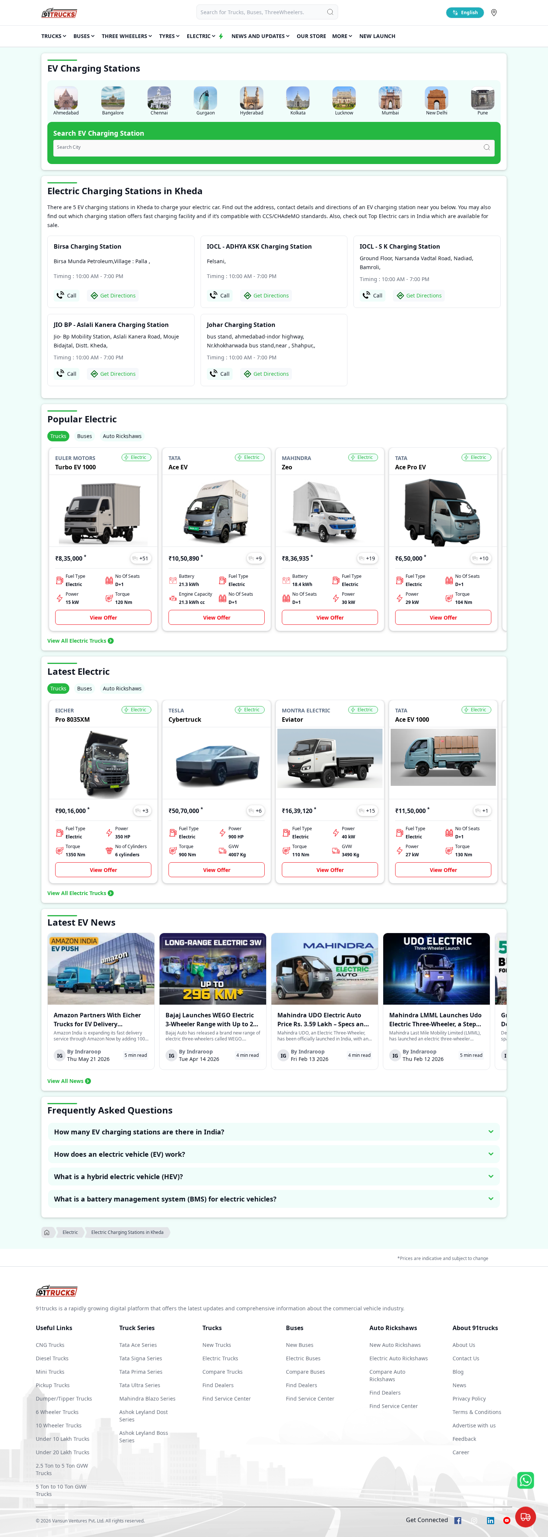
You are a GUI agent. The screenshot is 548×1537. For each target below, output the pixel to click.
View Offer (103, 617)
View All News (65, 1080)
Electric (70, 1232)
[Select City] (495, 12)
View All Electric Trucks (76, 640)
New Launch (377, 36)
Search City (69, 147)
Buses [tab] (84, 436)
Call (71, 295)
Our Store (311, 36)
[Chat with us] (525, 1518)
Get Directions (118, 295)
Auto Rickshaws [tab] (122, 436)
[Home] (59, 12)
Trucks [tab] (58, 436)
